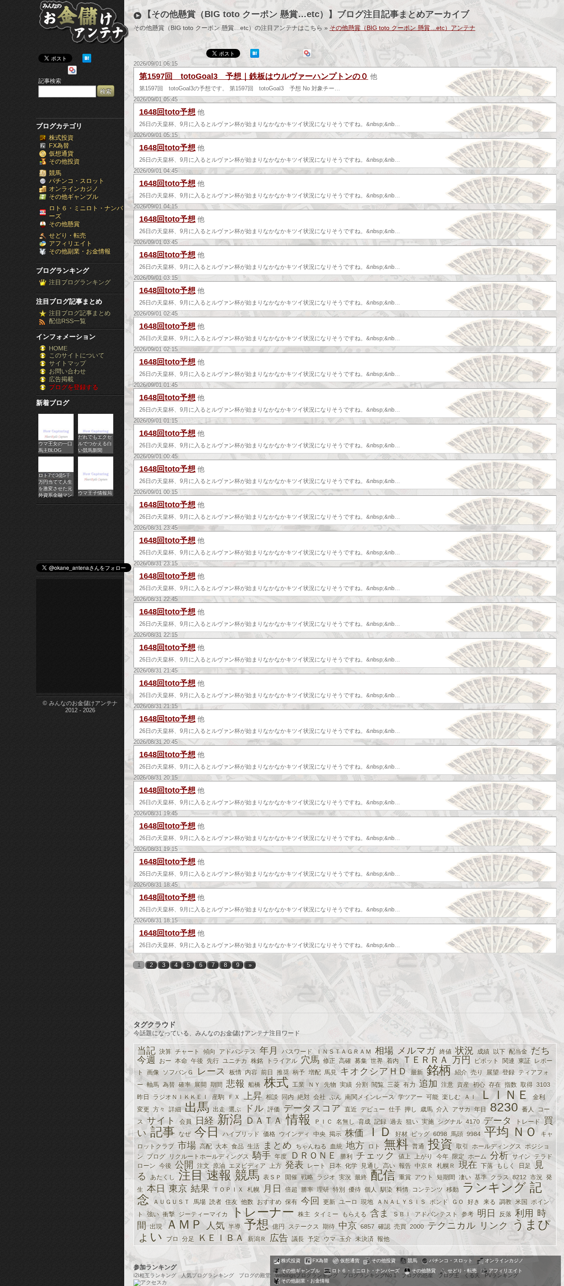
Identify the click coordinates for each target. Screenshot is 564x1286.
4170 (473, 1121)
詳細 (175, 1109)
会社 (319, 1096)
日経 (204, 1120)
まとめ (277, 1145)
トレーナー (262, 1212)
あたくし (162, 1177)
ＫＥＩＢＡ (221, 1238)
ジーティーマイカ (203, 1214)
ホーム (477, 1156)
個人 (370, 1189)
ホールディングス (496, 1146)
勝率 (307, 1189)
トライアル (282, 1060)
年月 (269, 1050)
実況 (345, 1177)
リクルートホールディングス (209, 1156)
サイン (521, 1156)
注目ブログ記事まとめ (80, 312)
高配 (206, 1146)
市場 (187, 1145)
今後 (165, 1165)
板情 (235, 1072)
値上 (404, 1156)
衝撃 (169, 1214)
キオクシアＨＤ (373, 1071)
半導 (234, 1226)
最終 (361, 1177)
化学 (351, 1165)
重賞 (405, 1177)
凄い (465, 1177)
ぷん (335, 1096)
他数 (247, 1201)
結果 (200, 1188)
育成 (364, 1121)
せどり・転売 (67, 235)
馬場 (199, 1201)
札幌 (253, 1189)
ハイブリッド (241, 1133)
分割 (362, 1084)
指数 (511, 1084)
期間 (216, 1084)
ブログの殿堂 (255, 1275)
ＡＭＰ (184, 1224)
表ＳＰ (272, 1177)
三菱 (393, 1084)
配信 (383, 1175)
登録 (508, 1072)
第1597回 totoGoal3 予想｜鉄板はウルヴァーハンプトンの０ (253, 76)
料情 (402, 1189)
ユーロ (348, 1201)
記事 (162, 1132)
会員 (185, 1121)
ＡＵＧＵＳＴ (171, 1201)
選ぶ (235, 1109)
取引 (462, 1146)
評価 (273, 1109)
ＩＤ (379, 1132)
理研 (323, 1189)
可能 (432, 1096)
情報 (298, 1119)
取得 (526, 1084)
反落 (505, 1214)
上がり (423, 1156)
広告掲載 (61, 379)
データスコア (312, 1108)
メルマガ (416, 1050)
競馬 (55, 172)
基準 (481, 1177)
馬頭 (457, 1133)
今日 (206, 1132)
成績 (483, 1051)
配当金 (518, 1051)
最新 (417, 1072)
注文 (203, 1165)
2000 (417, 1226)
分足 (188, 1238)
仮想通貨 (61, 153)
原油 (219, 1165)
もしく (506, 1165)
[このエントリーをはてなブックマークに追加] (86, 60)
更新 (329, 1201)
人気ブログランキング (207, 1275)
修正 (329, 1060)
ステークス (303, 1226)
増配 (314, 1072)
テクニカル (451, 1225)
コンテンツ (427, 1189)
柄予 (299, 1072)
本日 (156, 1188)
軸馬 (153, 1084)
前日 (267, 1072)
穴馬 (310, 1060)
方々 (159, 1109)
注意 (447, 1084)
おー (165, 1060)
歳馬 (426, 1109)
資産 (463, 1084)
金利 (539, 1096)
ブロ (172, 1238)
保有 (291, 1201)
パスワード (297, 1051)
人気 (215, 1225)
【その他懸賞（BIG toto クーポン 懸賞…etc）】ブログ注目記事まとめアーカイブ (306, 14)
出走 (219, 1109)
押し (410, 1109)
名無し (345, 1121)
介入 (442, 1109)
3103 (543, 1084)
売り (477, 1072)
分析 (499, 1155)
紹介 (461, 1072)
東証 (524, 1060)
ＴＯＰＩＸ (228, 1189)
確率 (184, 1084)
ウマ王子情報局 (95, 492)
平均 (496, 1132)
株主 (304, 1214)
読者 (215, 1201)
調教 (505, 1201)
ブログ (156, 1156)
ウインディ (294, 1133)
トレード (528, 1121)
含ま (379, 1213)
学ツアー (410, 1096)
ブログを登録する (73, 386)
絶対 (303, 1096)
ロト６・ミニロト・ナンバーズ (366, 1270)
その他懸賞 (64, 223)
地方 (355, 1145)
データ (497, 1120)
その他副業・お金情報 (80, 251)
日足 (525, 1165)
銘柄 (439, 1070)
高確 (345, 1060)
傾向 (209, 1051)
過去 (396, 1121)
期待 (329, 1226)
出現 (156, 1226)
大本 (221, 1146)
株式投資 (61, 137)
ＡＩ (470, 1096)
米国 (521, 1201)
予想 (256, 1224)
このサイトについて (76, 355)
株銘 (257, 1060)
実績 (346, 1084)
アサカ (461, 1109)
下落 (487, 1165)
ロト (374, 1146)
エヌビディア (247, 1165)
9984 (474, 1133)
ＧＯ (458, 1201)
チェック (375, 1155)
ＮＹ (314, 1084)
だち (540, 1050)
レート (316, 1165)
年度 (281, 1156)
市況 (536, 1177)
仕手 (395, 1109)
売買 (400, 1226)
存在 (495, 1084)
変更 (143, 1109)
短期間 (446, 1177)
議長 (298, 1238)
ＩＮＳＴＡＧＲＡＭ (343, 1051)
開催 (291, 1177)
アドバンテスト (436, 1214)
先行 (213, 1060)
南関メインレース (369, 1096)
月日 (272, 1188)
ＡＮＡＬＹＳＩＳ (401, 1201)
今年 (442, 1156)
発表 (294, 1165)
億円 (278, 1226)
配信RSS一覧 (67, 320)
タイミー (326, 1214)
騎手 (261, 1155)
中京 (347, 1225)
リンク (493, 1225)
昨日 (143, 1096)
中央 (319, 1133)
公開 (184, 1165)
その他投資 (64, 161)
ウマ (329, 1238)
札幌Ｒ (446, 1165)
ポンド (439, 1201)
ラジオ (326, 1177)
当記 (146, 1050)
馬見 (330, 1072)
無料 (396, 1144)
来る (489, 1201)
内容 (251, 1072)
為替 (169, 1084)
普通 (418, 1146)
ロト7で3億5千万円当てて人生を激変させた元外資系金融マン (55, 484)
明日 (486, 1213)
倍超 (291, 1189)
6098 (440, 1133)
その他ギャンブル (73, 196)
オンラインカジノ (73, 188)
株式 (276, 1082)
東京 (178, 1188)
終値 (445, 1051)
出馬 (197, 1107)
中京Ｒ (424, 1165)
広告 (279, 1238)
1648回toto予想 (167, 112)
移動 (452, 1189)
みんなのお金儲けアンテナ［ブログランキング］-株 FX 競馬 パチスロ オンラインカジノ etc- (83, 25)
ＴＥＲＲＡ (425, 1060)
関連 (508, 1060)
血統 (336, 1146)
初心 (479, 1084)
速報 (219, 1175)
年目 (480, 1109)
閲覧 (377, 1084)
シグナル (450, 1121)
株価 (354, 1133)
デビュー (372, 1109)
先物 (330, 1084)
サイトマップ (67, 363)
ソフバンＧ (178, 1072)
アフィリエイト (70, 243)
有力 (409, 1084)
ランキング (494, 1187)
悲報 (235, 1083)
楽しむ (451, 1096)
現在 (468, 1165)
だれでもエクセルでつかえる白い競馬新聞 (95, 443)
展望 (492, 1072)
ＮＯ (524, 1132)
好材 (401, 1133)
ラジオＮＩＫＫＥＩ (180, 1096)
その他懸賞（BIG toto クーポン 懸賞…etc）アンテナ (402, 27)
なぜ (184, 1133)
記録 (380, 1121)
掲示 (335, 1133)
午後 (197, 1060)
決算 (165, 1051)
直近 (351, 1109)
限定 (458, 1156)
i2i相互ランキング (155, 1275)
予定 (314, 1238)
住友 (231, 1201)
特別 (339, 1189)
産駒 (218, 1096)
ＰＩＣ (323, 1121)
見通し (370, 1165)
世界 (377, 1060)
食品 (237, 1146)
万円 (461, 1060)
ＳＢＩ (402, 1214)
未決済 (364, 1238)
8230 (504, 1107)
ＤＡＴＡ (263, 1120)
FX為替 (59, 145)
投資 (440, 1144)
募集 (361, 1060)
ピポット (486, 1060)
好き (474, 1201)
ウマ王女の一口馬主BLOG (55, 447)
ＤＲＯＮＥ (313, 1155)
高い (389, 1165)
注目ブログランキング (80, 282)
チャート (187, 1051)
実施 (428, 1121)
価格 (269, 1133)
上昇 (253, 1096)
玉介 (345, 1238)
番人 (528, 1109)
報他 (383, 1238)
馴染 (386, 1189)
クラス (499, 1177)
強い (153, 1214)
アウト (424, 1177)
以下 (499, 1051)
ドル (254, 1108)
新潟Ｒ (257, 1238)
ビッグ (420, 1133)
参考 (467, 1214)
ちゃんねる (311, 1146)
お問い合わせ (67, 371)
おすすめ (269, 1201)
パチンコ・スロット (76, 180)
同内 (288, 1096)
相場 (384, 1050)
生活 (253, 1146)
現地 (367, 1201)
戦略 (307, 1177)
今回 (310, 1201)
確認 (384, 1226)
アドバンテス (237, 1051)
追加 (428, 1083)
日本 (335, 1165)
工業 (298, 1084)
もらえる (354, 1214)
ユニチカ (235, 1060)
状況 (464, 1050)
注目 (190, 1175)
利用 (524, 1213)
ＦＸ (234, 1096)
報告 (405, 1165)
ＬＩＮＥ (504, 1095)
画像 (153, 1072)
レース (211, 1071)
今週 (146, 1060)
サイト (161, 1120)
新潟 (229, 1119)
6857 (367, 1226)
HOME (58, 348)
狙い (412, 1121)
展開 (200, 1084)
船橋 (254, 1084)
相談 (272, 1096)
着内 (392, 1060)
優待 (355, 1189)
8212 (519, 1177)
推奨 (283, 1072)
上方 (275, 1165)
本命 (181, 1060)
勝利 (346, 1156)
